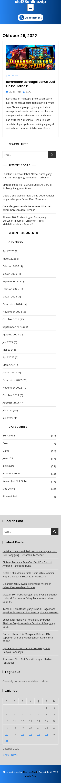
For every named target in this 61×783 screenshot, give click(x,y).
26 (22, 734)
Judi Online (12, 75)
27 (30, 734)
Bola (5, 443)
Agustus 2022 (11, 402)
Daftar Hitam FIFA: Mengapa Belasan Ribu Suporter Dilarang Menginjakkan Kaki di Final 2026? (28, 637)
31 (6, 741)
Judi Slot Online (11, 473)
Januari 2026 (10, 273)
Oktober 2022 (11, 395)
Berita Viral (9, 435)
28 (38, 734)
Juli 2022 (7, 410)
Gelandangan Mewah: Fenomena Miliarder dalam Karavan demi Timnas (27, 208)
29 (46, 734)
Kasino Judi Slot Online (15, 481)
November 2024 (12, 311)
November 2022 (12, 387)
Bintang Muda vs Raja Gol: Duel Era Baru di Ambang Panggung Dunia (27, 186)
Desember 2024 (12, 304)
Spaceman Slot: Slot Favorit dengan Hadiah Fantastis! (27, 660)
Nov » (14, 754)
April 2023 (8, 357)
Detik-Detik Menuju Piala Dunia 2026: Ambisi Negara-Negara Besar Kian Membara (28, 197)
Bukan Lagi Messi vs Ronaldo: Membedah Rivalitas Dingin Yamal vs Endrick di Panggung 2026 (29, 623)
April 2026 (8, 251)
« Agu (6, 754)
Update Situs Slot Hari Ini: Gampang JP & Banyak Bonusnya (26, 650)
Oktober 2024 (11, 319)
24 (6, 734)
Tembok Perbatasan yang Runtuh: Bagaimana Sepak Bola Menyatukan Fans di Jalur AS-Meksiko (30, 610)
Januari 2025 (10, 296)
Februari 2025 (11, 289)
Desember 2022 (12, 380)
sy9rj (28, 92)
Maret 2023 (9, 364)
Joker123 (8, 458)
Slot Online (9, 488)
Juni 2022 (8, 418)
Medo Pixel (30, 776)
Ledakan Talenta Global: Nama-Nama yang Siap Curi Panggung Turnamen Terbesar (27, 175)
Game (6, 450)
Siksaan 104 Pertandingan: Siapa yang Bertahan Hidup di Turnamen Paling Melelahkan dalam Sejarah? (24, 220)
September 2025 (13, 281)
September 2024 (13, 327)
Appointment (33, 17)
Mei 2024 (8, 349)
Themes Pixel (30, 772)
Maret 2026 (9, 258)
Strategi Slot (10, 496)
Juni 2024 (8, 342)
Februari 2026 (11, 266)
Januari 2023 (10, 372)
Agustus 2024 (11, 334)
